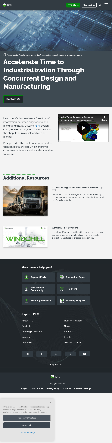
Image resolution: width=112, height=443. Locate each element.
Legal (24, 389)
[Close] (50, 403)
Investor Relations (73, 320)
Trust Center (36, 389)
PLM (37, 125)
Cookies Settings (82, 389)
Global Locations (72, 342)
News (67, 326)
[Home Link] (4, 55)
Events (67, 337)
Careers (26, 337)
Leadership (27, 342)
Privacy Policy (52, 389)
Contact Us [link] (13, 99)
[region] (27, 420)
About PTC (27, 320)
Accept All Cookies (27, 418)
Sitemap (67, 389)
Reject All (27, 425)
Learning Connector (32, 331)
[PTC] (56, 376)
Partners (68, 331)
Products (26, 326)
